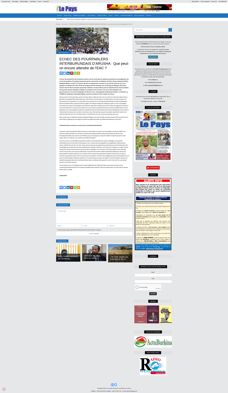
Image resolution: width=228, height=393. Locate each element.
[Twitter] (64, 73)
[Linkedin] (68, 73)
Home (58, 24)
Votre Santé (46, 1)
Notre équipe (15, 1)
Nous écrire (214, 1)
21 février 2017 (64, 52)
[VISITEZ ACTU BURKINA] (153, 342)
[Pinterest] (71, 73)
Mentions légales (24, 1)
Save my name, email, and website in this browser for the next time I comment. (79, 230)
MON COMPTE (195, 1)
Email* (153, 272)
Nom (153, 278)
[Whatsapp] (75, 73)
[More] (78, 73)
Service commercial (205, 1)
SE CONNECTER (222, 1)
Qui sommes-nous (6, 1)
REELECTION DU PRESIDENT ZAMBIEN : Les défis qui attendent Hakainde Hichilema (87, 19)
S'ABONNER (154, 168)
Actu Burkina (33, 1)
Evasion (39, 1)
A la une (64, 24)
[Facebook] (61, 73)
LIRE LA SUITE (153, 57)
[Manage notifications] (3, 389)
